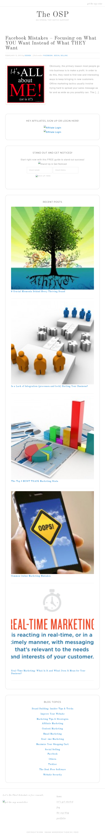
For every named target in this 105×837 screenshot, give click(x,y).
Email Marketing (52, 734)
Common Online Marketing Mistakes (31, 576)
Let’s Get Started (65, 802)
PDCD (76, 832)
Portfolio (61, 818)
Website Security (52, 775)
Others (52, 759)
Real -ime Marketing (52, 739)
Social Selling (61, 55)
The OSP (52, 15)
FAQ (58, 807)
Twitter (52, 764)
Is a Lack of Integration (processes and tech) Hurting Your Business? (49, 386)
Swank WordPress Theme (57, 832)
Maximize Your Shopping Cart (52, 744)
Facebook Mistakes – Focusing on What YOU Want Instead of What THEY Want (50, 43)
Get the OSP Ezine (94, 4)
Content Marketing (52, 729)
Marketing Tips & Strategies (52, 719)
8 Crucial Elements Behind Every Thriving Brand (38, 292)
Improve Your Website (52, 714)
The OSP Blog (63, 813)
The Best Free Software (52, 770)
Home (59, 796)
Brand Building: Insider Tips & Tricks (52, 709)
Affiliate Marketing (52, 723)
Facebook (48, 55)
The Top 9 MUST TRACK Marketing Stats (34, 481)
